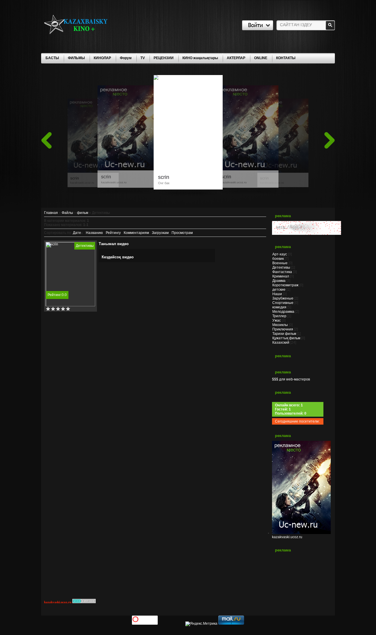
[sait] (306, 234)
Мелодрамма (283, 312)
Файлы (67, 213)
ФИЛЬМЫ (76, 58)
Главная (51, 213)
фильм (82, 213)
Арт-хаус (279, 254)
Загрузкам (160, 233)
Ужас (276, 320)
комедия (279, 307)
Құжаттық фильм (286, 338)
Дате (77, 233)
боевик (278, 259)
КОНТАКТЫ (286, 58)
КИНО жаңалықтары (200, 58)
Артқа (46, 140)
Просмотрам (182, 233)
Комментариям (136, 233)
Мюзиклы (280, 325)
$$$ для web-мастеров (291, 379)
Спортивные (282, 303)
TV (142, 58)
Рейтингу (113, 233)
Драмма (279, 281)
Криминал (280, 276)
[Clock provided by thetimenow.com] (301, 577)
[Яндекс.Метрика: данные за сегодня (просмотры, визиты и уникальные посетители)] (201, 623)
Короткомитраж (285, 285)
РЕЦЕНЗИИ (164, 58)
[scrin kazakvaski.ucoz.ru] (282, 171)
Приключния (282, 329)
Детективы (85, 246)
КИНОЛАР (102, 58)
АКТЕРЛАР (236, 58)
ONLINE (260, 58)
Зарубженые (282, 298)
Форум (126, 58)
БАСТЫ (52, 58)
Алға (329, 140)
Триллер (279, 316)
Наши (277, 294)
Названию (94, 233)
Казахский (280, 342)
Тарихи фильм (284, 334)
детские (279, 289)
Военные (280, 263)
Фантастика (282, 272)
